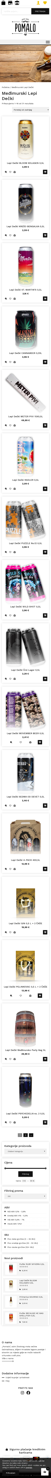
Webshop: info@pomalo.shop (3, 3)
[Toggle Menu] (48, 42)
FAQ (7, 1381)
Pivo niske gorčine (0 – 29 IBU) (21, 1239)
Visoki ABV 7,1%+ (14, 1224)
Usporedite (14, 172)
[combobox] (25, 1151)
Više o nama (7, 1358)
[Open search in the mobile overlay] (25, 11)
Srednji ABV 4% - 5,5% (17, 1216)
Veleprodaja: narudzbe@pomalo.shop (17, 3)
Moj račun (41, 3)
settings (29, 1467)
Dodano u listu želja (10, 172)
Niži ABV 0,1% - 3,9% (16, 1211)
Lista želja (47, 3)
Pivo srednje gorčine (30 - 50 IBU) (22, 1243)
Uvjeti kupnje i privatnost (17, 1377)
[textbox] (25, 1151)
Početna (6, 87)
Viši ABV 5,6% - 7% (15, 1220)
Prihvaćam (10, 1473)
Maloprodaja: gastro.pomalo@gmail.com (10, 3)
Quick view (6, 172)
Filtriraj (25, 1174)
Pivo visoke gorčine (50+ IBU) (20, 1247)
